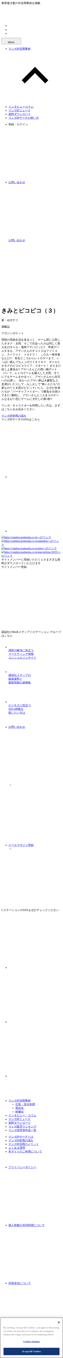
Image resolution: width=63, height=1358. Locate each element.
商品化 (19, 1107)
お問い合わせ (16, 726)
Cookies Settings (31, 1341)
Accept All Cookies (31, 1351)
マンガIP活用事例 (19, 48)
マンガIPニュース (19, 110)
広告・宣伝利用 (25, 1104)
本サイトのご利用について (25, 1151)
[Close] (59, 1322)
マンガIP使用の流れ (13, 415)
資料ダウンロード (19, 114)
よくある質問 (16, 1147)
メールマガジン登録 (21, 845)
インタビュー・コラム (22, 1115)
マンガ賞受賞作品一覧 (22, 1130)
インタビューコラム (21, 106)
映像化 (19, 1111)
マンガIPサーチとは (20, 1136)
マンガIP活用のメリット (23, 1144)
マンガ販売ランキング (22, 1126)
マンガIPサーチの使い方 (23, 117)
